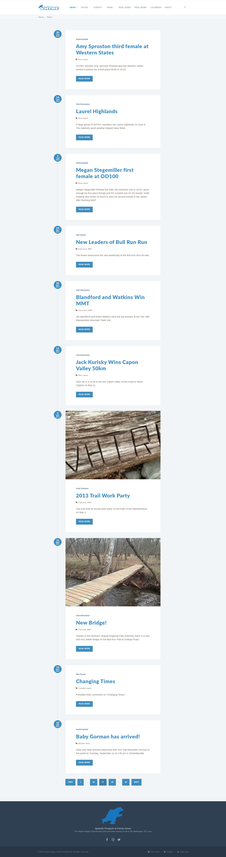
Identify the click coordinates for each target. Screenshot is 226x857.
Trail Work (140, 7)
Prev (70, 782)
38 (112, 782)
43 (126, 782)
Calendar (155, 7)
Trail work (82, 502)
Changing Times (95, 681)
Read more (84, 78)
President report (85, 688)
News (73, 7)
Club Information (83, 104)
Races (84, 7)
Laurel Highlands (97, 111)
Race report (83, 59)
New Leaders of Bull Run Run (111, 242)
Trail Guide (124, 7)
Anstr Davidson (82, 488)
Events (97, 7)
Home (41, 17)
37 (103, 782)
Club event (82, 310)
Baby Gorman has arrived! (108, 736)
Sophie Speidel (82, 39)
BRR (90, 249)
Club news (82, 249)
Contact (169, 852)
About (168, 7)
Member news (84, 743)
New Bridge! (91, 623)
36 (94, 782)
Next (136, 782)
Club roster (155, 852)
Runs (110, 7)
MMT (90, 310)
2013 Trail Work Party (103, 496)
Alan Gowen (81, 235)
